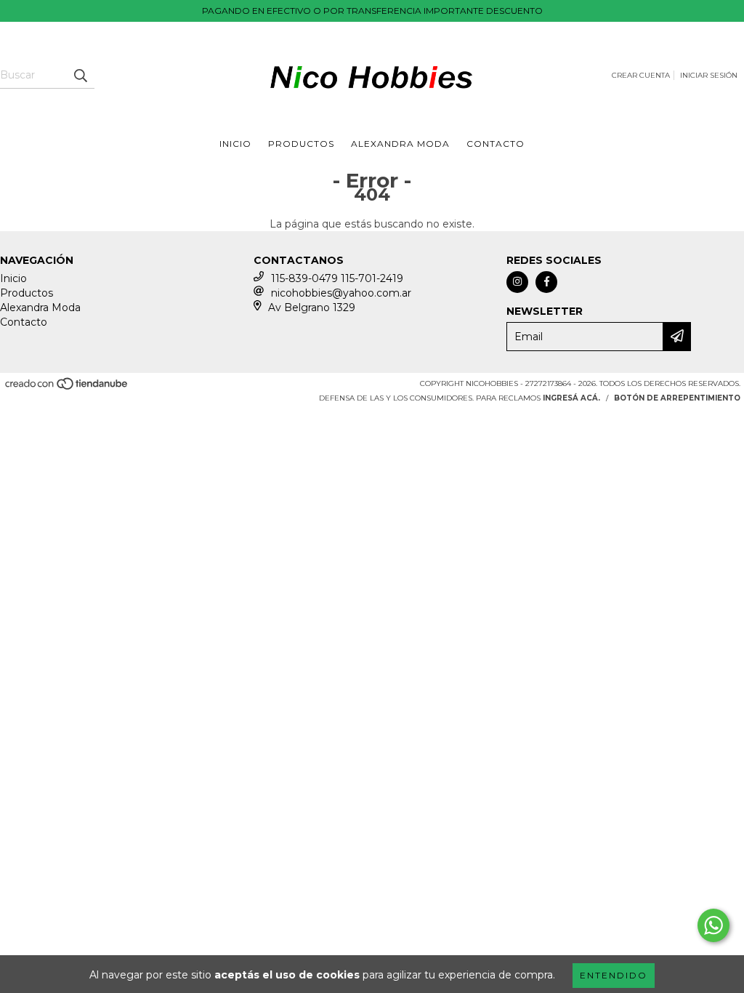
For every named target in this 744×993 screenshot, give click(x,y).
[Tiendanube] (67, 388)
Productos (301, 143)
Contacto (495, 143)
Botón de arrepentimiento (677, 398)
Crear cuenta (641, 75)
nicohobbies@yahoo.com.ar (341, 292)
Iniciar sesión (708, 75)
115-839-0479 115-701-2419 (337, 278)
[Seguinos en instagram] (517, 282)
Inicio (235, 143)
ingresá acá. (571, 398)
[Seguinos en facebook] (546, 282)
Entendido (613, 975)
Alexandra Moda (400, 143)
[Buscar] (79, 76)
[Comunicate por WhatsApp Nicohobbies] (713, 925)
